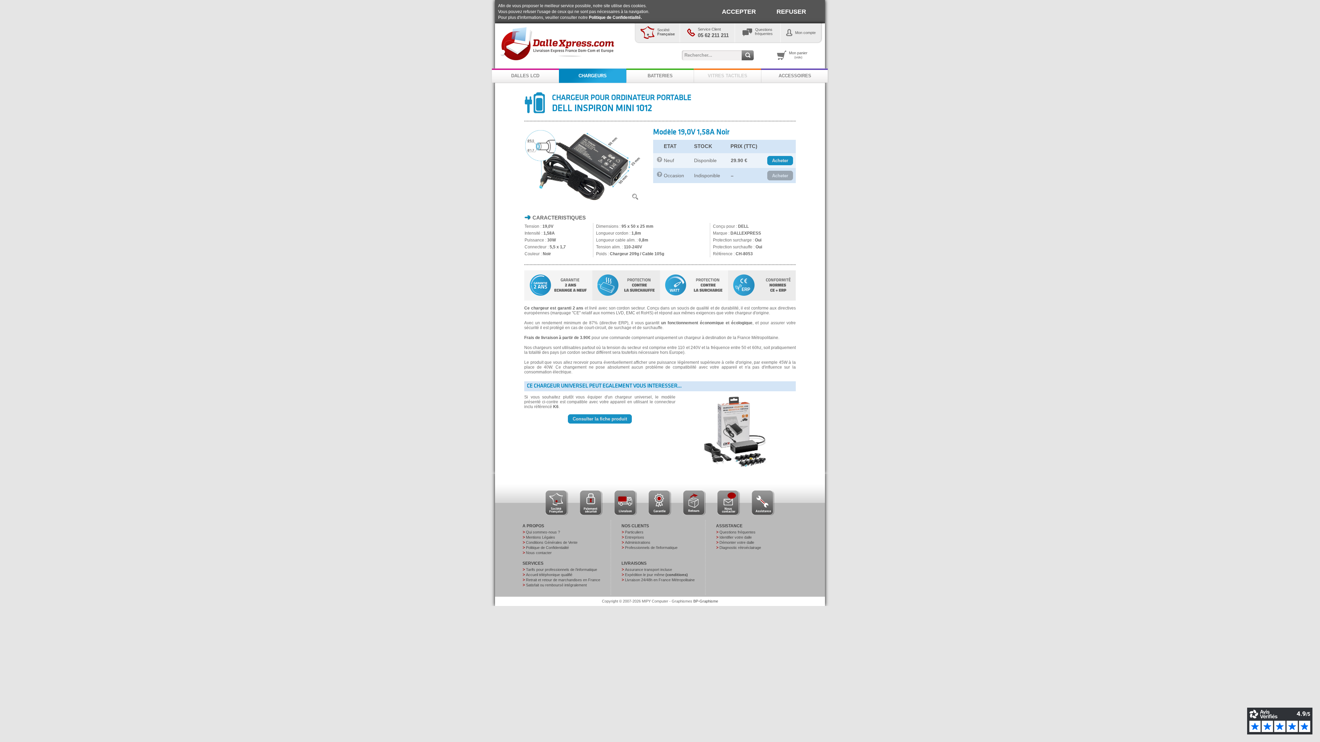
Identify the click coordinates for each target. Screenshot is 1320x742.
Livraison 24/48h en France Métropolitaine (660, 580)
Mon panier (798, 55)
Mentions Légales (540, 537)
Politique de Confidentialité (547, 548)
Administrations (637, 542)
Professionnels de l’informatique (651, 548)
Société (666, 32)
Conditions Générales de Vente (552, 542)
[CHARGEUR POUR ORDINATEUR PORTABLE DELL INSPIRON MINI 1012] (583, 202)
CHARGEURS (593, 75)
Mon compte (805, 33)
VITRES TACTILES (727, 75)
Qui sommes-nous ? (543, 532)
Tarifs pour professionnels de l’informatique (561, 569)
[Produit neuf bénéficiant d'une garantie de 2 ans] (659, 161)
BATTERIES (660, 75)
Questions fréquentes (737, 532)
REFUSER (791, 11)
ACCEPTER (739, 11)
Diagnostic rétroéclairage (740, 548)
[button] (780, 161)
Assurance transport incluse (648, 569)
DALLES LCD (525, 75)
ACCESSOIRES (795, 75)
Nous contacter (539, 553)
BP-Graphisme (705, 601)
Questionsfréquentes (764, 31)
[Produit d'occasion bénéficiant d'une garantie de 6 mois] (659, 175)
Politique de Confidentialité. (615, 17)
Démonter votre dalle (736, 542)
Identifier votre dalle (735, 537)
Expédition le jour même (656, 575)
